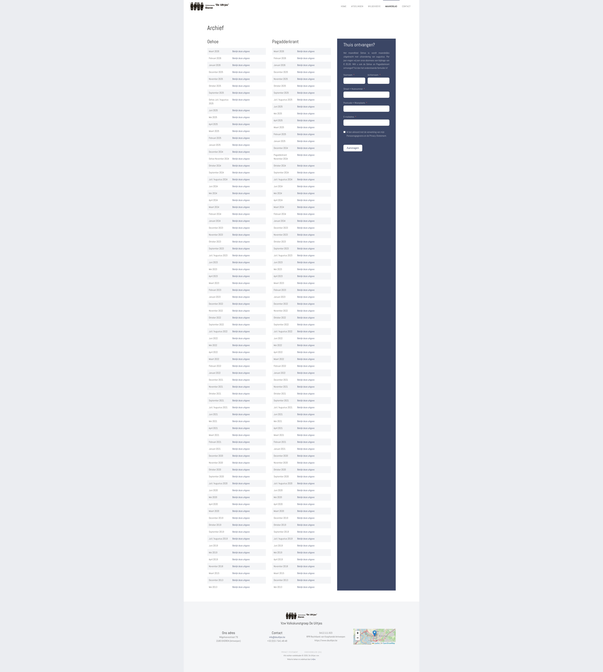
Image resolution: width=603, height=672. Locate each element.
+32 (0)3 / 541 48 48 (277, 640)
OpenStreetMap (389, 643)
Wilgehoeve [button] (374, 6)
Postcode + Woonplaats (354, 102)
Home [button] (343, 6)
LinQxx (313, 659)
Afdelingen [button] (357, 6)
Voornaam (347, 74)
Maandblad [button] (391, 6)
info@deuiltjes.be (277, 637)
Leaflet (377, 643)
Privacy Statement (289, 652)
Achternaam (373, 74)
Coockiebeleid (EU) (313, 652)
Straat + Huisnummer (353, 88)
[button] (375, 633)
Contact (406, 6)
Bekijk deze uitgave (241, 51)
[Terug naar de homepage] (209, 6)
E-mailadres (348, 116)
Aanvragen (353, 148)
